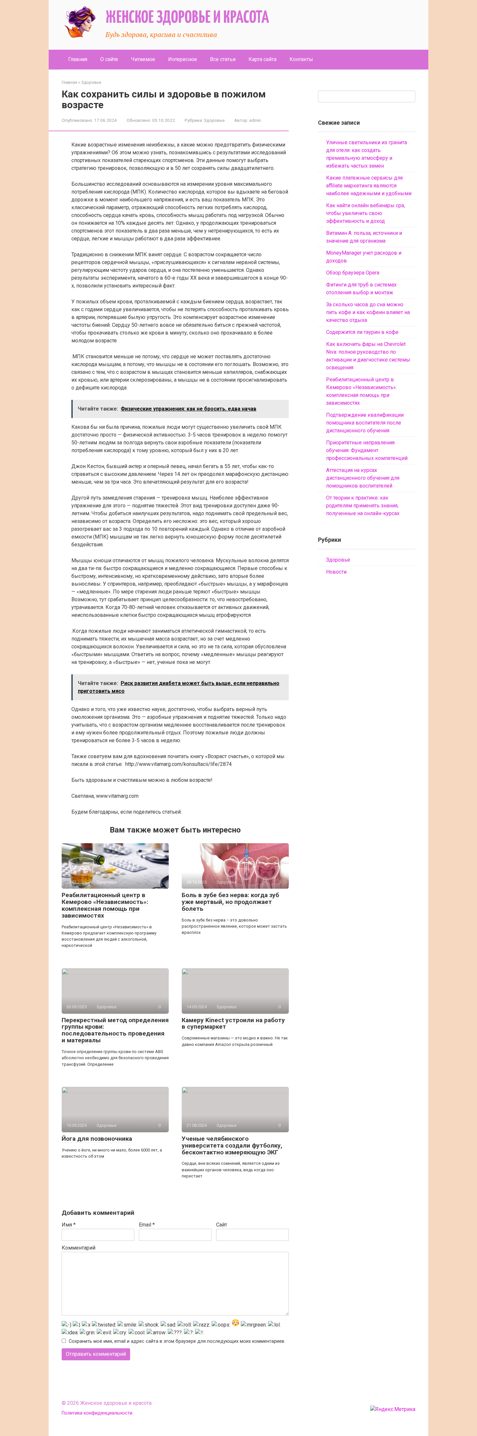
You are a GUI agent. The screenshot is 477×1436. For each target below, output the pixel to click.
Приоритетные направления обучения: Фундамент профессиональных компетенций (367, 450)
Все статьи (223, 59)
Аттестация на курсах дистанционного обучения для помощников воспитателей (362, 478)
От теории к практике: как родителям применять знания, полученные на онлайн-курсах (362, 505)
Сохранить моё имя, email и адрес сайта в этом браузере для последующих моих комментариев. (177, 1341)
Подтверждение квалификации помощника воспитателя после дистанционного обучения (365, 423)
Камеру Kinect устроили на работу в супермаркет (233, 1023)
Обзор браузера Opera (352, 273)
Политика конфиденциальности (97, 1413)
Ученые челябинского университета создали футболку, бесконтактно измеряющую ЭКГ (232, 1145)
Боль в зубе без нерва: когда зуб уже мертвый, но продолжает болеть (230, 901)
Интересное (182, 59)
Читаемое (143, 59)
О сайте (109, 59)
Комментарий (78, 1248)
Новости (336, 572)
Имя (69, 1225)
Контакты (301, 59)
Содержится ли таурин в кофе (362, 332)
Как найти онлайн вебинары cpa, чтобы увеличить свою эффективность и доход (365, 213)
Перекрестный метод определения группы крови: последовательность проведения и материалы (115, 1030)
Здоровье (214, 120)
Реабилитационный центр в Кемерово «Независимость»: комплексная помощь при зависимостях (105, 905)
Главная (77, 59)
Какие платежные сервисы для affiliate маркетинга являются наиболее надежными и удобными (368, 186)
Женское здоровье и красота (187, 18)
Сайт (221, 1225)
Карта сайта (262, 59)
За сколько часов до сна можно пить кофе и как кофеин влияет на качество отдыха (368, 312)
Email (147, 1225)
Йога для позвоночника (97, 1138)
